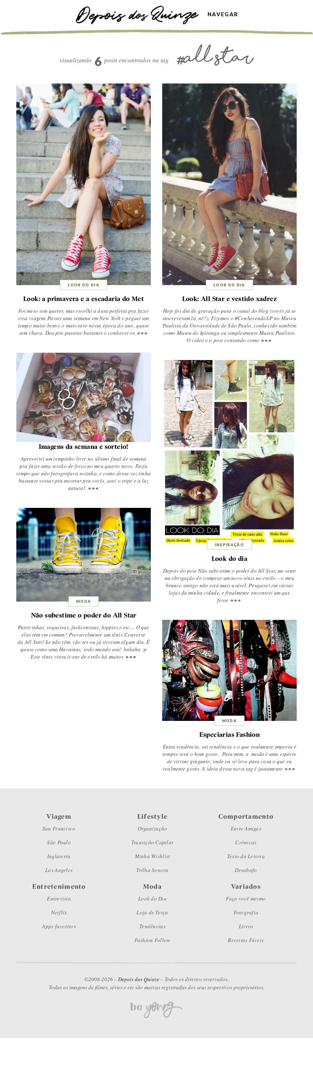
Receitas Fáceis (246, 940)
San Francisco (58, 828)
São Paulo (59, 842)
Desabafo (246, 870)
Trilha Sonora (152, 870)
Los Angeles (59, 870)
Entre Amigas (246, 828)
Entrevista (59, 898)
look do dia (83, 285)
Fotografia (246, 912)
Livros (246, 926)
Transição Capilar (152, 842)
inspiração (230, 544)
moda (83, 601)
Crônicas (245, 842)
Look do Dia (152, 898)
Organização (153, 828)
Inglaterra (59, 856)
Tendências (152, 926)
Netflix (59, 912)
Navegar (222, 14)
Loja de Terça (152, 912)
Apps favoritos (59, 926)
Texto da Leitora (246, 856)
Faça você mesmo (246, 898)
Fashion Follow (152, 940)
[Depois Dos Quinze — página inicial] (141, 14)
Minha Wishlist (152, 856)
